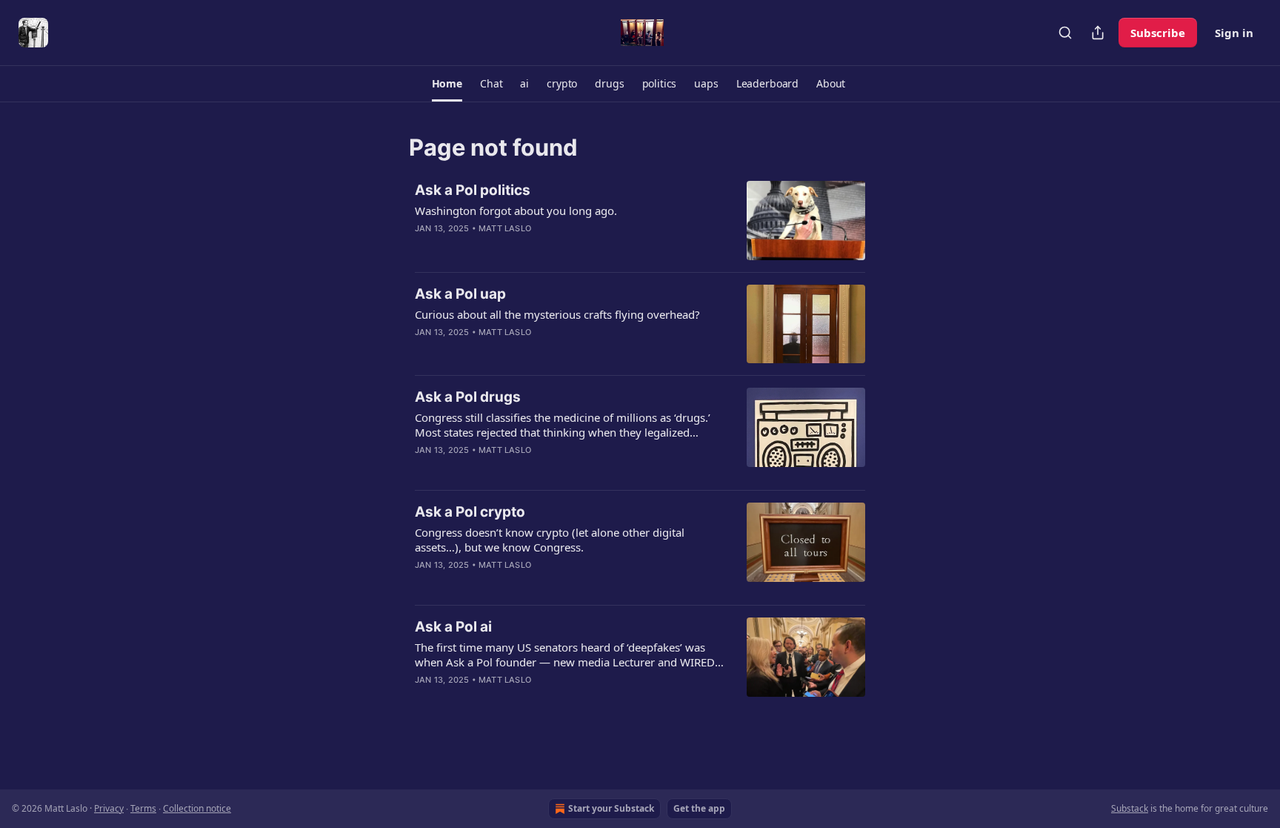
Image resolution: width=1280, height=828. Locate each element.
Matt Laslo (505, 228)
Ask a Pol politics (472, 190)
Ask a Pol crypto (470, 511)
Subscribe (1157, 32)
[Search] (1065, 32)
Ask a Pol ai (453, 626)
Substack (1129, 808)
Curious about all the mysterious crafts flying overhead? (557, 314)
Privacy (109, 808)
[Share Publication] (1098, 32)
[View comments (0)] (529, 247)
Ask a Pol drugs (468, 396)
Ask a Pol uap (460, 293)
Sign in (1234, 32)
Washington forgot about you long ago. (516, 210)
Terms (143, 808)
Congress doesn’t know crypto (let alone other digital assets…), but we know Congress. (549, 539)
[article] (640, 220)
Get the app (699, 808)
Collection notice (197, 808)
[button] (447, 84)
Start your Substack (611, 808)
